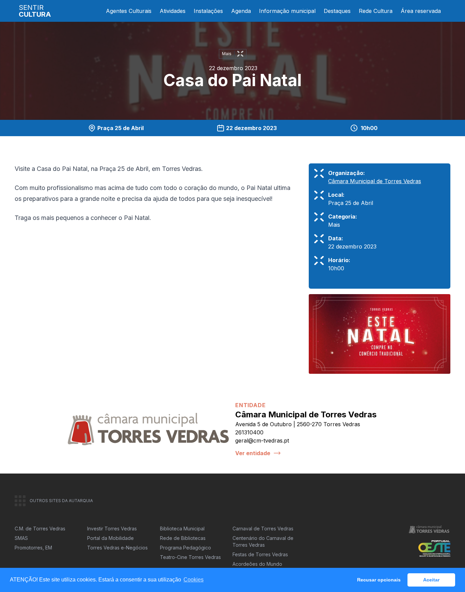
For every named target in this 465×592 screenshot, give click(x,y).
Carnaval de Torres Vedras (263, 528)
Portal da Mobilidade (110, 538)
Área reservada (421, 10)
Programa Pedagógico (185, 547)
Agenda (241, 10)
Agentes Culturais (128, 10)
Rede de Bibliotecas (183, 538)
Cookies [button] (193, 579)
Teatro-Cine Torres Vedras (190, 557)
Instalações (208, 10)
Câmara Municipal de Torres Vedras (374, 181)
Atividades (173, 10)
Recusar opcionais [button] (379, 579)
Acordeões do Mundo (257, 564)
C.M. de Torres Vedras (40, 528)
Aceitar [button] (431, 579)
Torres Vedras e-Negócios (117, 547)
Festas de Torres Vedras (260, 554)
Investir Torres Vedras (112, 528)
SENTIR (35, 11)
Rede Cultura (375, 10)
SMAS (21, 538)
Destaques (337, 10)
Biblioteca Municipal (182, 528)
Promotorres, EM (33, 547)
